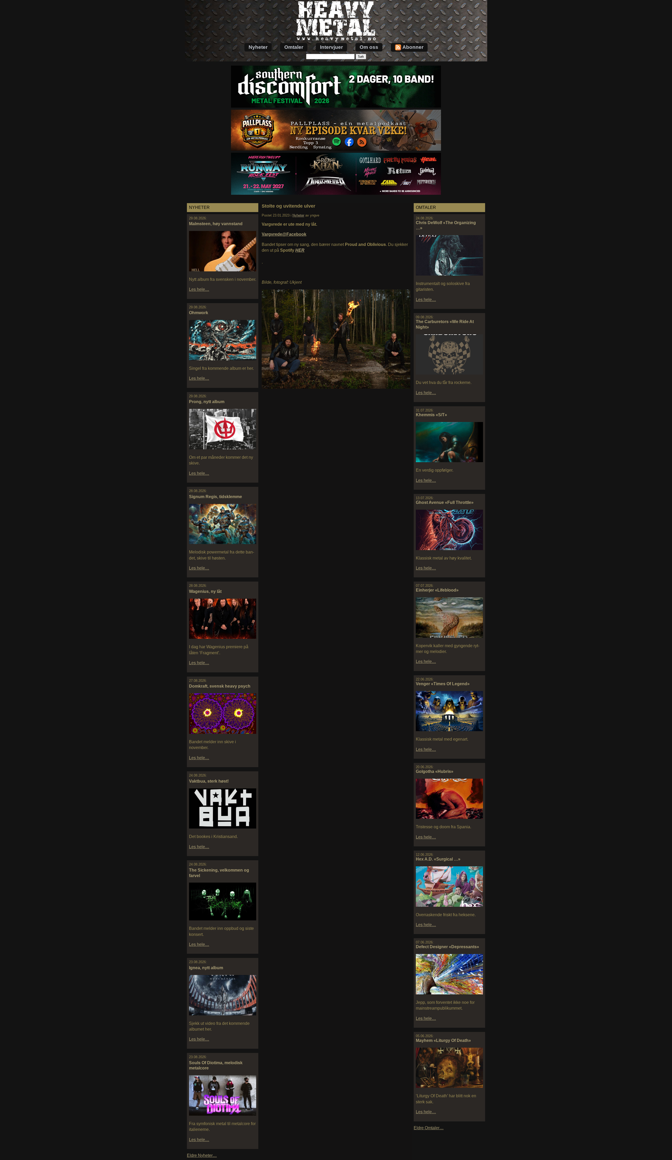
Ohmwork (198, 312)
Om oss (369, 47)
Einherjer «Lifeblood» (437, 590)
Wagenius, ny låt (205, 591)
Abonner (412, 47)
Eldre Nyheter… (202, 1155)
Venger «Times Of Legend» (443, 684)
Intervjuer (331, 47)
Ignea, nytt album (206, 968)
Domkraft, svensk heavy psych (219, 686)
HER (299, 250)
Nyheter (258, 47)
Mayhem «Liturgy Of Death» (443, 1040)
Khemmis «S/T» (431, 415)
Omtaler (293, 47)
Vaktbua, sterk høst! (209, 781)
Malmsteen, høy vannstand (216, 224)
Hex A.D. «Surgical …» (438, 859)
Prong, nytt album (206, 401)
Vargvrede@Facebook (284, 234)
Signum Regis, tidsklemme (215, 496)
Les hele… (199, 289)
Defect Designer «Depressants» (447, 947)
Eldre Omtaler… (429, 1128)
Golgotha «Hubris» (434, 771)
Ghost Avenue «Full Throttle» (445, 502)
